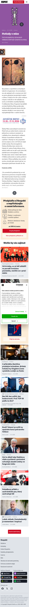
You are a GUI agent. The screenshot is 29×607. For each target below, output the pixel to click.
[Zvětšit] (2, 52)
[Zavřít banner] (26, 285)
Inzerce (3, 555)
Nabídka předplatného (7, 552)
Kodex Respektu (5, 549)
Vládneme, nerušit (13, 394)
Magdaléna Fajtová (6, 374)
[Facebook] (3, 590)
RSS (2, 558)
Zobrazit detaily (19, 311)
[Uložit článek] (22, 24)
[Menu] (26, 2)
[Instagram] (12, 590)
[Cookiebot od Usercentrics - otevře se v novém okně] (17, 285)
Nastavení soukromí (6, 567)
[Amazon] (6, 581)
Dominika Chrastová (7, 276)
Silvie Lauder (5, 434)
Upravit (14, 321)
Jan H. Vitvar (5, 42)
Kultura (3, 30)
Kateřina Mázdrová (6, 496)
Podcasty (6, 394)
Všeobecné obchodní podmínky (10, 561)
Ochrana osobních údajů (8, 564)
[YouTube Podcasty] (20, 577)
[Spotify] (20, 581)
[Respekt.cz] (4, 2)
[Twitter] (7, 590)
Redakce (3, 543)
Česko (3, 454)
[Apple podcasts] (20, 573)
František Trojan (15, 403)
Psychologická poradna (7, 264)
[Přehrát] (21, 259)
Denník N (14, 276)
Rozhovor (4, 487)
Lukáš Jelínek (5, 524)
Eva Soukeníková (6, 403)
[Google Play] (6, 577)
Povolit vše (14, 316)
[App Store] (6, 573)
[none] (2, 52)
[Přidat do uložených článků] (25, 259)
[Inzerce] (14, 121)
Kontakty (3, 546)
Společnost (5, 361)
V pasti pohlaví (5, 425)
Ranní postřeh (7, 517)
